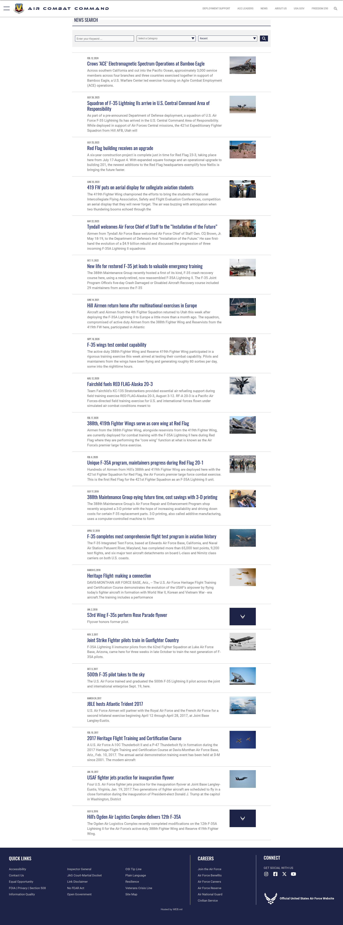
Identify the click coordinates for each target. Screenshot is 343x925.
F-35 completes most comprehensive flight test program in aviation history (151, 536)
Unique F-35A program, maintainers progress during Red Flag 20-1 (145, 462)
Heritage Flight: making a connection (119, 575)
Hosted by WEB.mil (171, 909)
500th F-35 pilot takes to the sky (116, 674)
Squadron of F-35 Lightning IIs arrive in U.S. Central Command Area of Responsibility (148, 105)
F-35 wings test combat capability (116, 344)
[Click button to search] (264, 38)
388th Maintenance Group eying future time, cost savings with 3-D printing (152, 496)
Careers (206, 858)
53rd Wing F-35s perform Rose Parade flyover (127, 614)
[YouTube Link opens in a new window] (293, 874)
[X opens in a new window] (284, 874)
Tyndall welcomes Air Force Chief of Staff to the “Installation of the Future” (152, 226)
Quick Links (20, 858)
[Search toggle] (336, 8)
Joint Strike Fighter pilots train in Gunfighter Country (133, 640)
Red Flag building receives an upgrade (120, 147)
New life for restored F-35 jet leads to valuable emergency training (145, 266)
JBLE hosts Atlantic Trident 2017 (115, 703)
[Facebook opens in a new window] (275, 874)
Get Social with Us (278, 868)
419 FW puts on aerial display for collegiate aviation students (140, 187)
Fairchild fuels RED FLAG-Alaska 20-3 (120, 383)
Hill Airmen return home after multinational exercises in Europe (142, 305)
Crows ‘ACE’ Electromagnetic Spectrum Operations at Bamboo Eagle (146, 63)
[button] (6, 8)
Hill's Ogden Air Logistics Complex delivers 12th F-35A (134, 816)
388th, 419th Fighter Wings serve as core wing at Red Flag (138, 423)
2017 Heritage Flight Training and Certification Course (134, 738)
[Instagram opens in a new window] (266, 874)
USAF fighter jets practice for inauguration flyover (130, 777)
